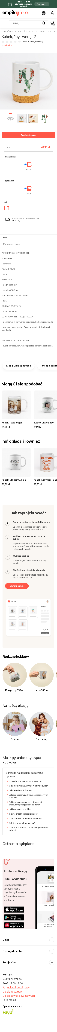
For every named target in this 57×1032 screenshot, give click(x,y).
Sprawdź (42, 4)
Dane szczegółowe (11, 244)
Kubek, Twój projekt (12, 422)
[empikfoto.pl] (15, 13)
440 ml (28, 193)
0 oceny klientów (35, 42)
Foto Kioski (9, 999)
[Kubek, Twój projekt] (16, 404)
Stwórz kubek (16, 586)
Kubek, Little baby (44, 422)
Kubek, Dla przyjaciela (14, 480)
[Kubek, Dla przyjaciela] (16, 462)
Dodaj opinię (7, 45)
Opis (5, 237)
